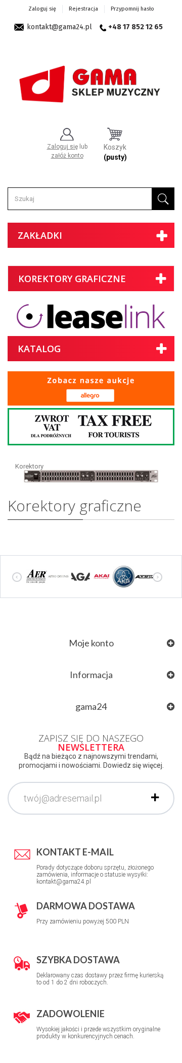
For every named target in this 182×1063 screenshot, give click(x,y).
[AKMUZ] (145, 576)
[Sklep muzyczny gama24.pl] (91, 80)
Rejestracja (83, 9)
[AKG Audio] (123, 576)
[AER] (37, 576)
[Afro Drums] (58, 576)
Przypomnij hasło (132, 9)
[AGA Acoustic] (80, 576)
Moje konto (91, 642)
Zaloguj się (42, 9)
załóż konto (67, 155)
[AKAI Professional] (102, 576)
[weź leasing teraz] (91, 316)
